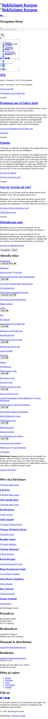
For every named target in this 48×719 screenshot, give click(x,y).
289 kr (3, 279)
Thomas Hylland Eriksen (13, 529)
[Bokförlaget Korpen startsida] (24, 7)
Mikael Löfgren (6, 304)
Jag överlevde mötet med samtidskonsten (16, 284)
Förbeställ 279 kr (7, 295)
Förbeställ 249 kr (7, 264)
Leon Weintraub (19, 448)
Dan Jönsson (7, 588)
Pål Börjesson (5, 367)
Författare (9, 680)
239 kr (3, 374)
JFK (3, 75)
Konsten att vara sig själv (10, 347)
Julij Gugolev (7, 519)
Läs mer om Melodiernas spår (12, 245)
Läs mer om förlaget (8, 470)
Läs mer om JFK (7, 89)
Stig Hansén (5, 319)
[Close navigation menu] (1, 27)
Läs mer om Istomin (8, 173)
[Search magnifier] (2, 35)
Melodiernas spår (11, 222)
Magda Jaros (5, 448)
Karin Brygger (6, 272)
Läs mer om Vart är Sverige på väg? (14, 208)
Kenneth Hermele (7, 335)
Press (7, 683)
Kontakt (8, 687)
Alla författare (5, 604)
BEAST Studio (19, 716)
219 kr (3, 358)
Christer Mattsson (9, 549)
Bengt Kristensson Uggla (10, 416)
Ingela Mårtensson (25, 398)
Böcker (8, 678)
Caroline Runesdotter (8, 398)
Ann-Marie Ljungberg (12, 579)
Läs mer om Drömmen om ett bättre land (16, 128)
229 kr (3, 342)
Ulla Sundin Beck (7, 288)
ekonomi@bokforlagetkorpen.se (13, 647)
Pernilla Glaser (8, 539)
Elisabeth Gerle (6, 382)
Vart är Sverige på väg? (15, 187)
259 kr (3, 407)
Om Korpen (10, 685)
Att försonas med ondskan (10, 443)
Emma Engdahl (6, 351)
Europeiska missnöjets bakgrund (13, 299)
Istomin (5, 142)
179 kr (3, 326)
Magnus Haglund (7, 432)
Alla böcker (4, 452)
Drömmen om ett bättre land (19, 103)
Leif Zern (18, 272)
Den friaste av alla (7, 378)
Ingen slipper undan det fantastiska (14, 412)
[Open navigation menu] (6, 16)
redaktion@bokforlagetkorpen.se (13, 658)
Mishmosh (4, 268)
